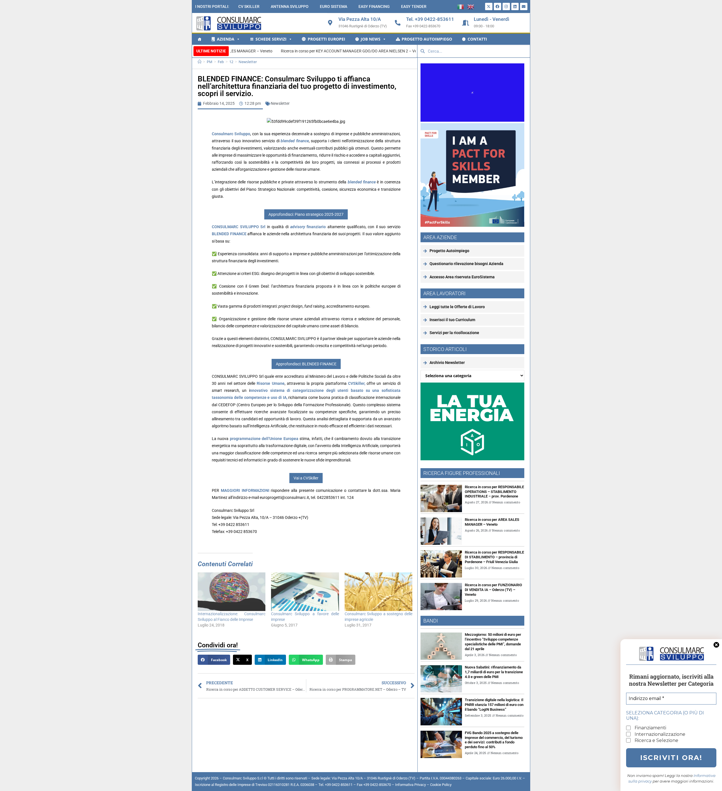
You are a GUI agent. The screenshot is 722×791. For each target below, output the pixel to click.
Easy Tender (413, 6)
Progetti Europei (326, 39)
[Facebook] (497, 6)
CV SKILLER (248, 6)
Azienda (225, 39)
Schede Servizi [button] (271, 39)
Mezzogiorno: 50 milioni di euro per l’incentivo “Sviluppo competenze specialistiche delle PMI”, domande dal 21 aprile (493, 641)
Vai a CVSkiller (306, 478)
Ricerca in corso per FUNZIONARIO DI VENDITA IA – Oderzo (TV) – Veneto (493, 590)
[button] (214, 660)
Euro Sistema (333, 6)
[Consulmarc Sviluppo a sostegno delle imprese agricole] (378, 591)
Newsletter (248, 61)
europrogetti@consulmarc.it (284, 497)
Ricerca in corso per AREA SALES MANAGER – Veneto (492, 521)
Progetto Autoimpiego (427, 39)
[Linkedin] (515, 6)
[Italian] (462, 6)
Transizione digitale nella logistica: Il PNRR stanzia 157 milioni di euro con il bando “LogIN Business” (494, 705)
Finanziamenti (649, 727)
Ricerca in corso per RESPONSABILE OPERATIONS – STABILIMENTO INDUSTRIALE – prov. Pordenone (494, 492)
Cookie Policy (441, 785)
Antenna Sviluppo (290, 6)
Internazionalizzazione (659, 734)
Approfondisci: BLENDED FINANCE (306, 364)
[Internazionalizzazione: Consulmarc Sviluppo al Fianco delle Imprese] (231, 591)
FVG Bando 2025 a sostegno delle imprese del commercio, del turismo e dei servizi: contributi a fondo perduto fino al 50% (494, 740)
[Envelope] (523, 6)
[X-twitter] (488, 6)
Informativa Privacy (410, 785)
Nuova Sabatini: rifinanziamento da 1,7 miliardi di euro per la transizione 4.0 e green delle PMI (494, 672)
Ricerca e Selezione (655, 740)
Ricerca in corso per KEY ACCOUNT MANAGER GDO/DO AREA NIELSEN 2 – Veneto (289, 51)
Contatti (477, 39)
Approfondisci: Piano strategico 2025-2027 (306, 214)
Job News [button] (370, 39)
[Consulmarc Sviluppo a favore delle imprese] (305, 591)
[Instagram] (506, 6)
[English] (472, 6)
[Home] (199, 39)
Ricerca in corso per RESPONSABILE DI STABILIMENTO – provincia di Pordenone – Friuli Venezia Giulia (494, 557)
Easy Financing (374, 6)
